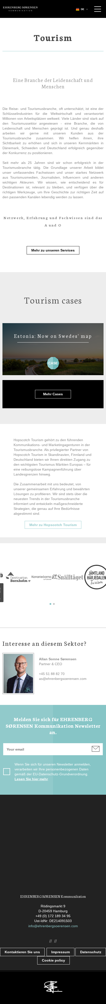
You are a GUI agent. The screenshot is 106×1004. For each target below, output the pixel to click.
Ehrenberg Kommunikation (20, 8)
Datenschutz (90, 952)
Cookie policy (53, 960)
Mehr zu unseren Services (53, 250)
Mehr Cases (53, 394)
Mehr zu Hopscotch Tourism (53, 525)
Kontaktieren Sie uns (22, 952)
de (82, 9)
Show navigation (97, 9)
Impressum (60, 952)
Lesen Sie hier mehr (31, 779)
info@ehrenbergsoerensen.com (53, 926)
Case (53, 361)
